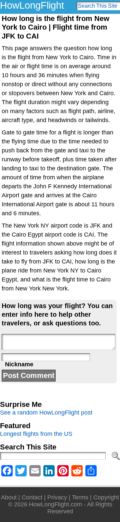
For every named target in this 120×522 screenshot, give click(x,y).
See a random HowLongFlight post (46, 412)
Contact (32, 497)
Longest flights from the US (36, 434)
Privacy (57, 497)
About (9, 497)
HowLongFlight (32, 5)
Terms (80, 497)
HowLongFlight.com (55, 504)
